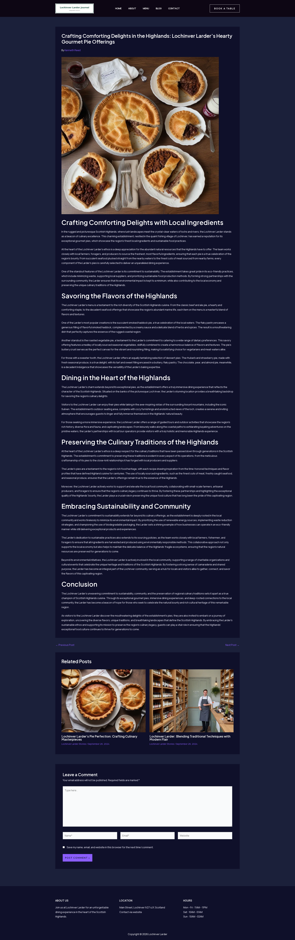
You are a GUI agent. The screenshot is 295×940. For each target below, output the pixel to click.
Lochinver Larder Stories (73, 743)
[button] (225, 8)
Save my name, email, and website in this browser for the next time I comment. (110, 847)
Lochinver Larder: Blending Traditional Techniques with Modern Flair (189, 737)
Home (118, 8)
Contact (174, 8)
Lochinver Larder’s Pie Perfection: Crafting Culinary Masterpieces (99, 737)
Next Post (232, 645)
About (132, 8)
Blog (158, 8)
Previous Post (65, 645)
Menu (146, 8)
